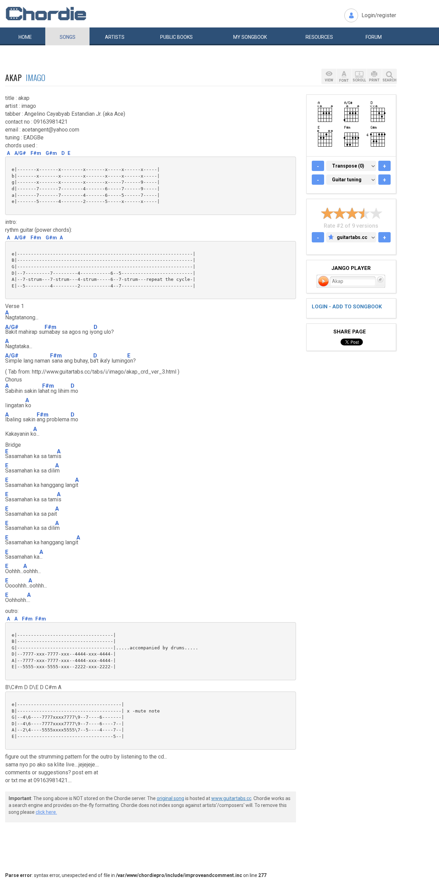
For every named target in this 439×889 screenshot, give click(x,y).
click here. (46, 812)
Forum (374, 37)
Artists (114, 37)
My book (250, 37)
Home (25, 37)
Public (176, 37)
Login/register (378, 15)
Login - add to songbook (347, 307)
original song (170, 798)
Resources (319, 37)
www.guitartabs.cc (231, 798)
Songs (67, 37)
